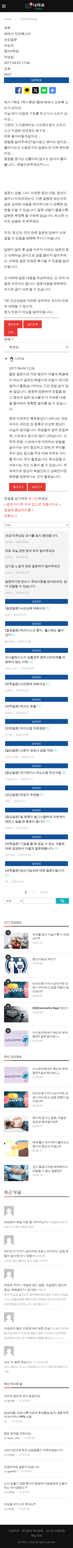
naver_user (13, 1438)
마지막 (44, 892)
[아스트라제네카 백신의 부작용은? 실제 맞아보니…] (16, 1039)
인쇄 (10, 332)
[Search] (69, 6)
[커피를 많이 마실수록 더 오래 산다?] (16, 941)
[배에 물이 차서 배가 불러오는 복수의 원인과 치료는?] (16, 1148)
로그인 (33, 498)
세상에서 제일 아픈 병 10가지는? (25, 1222)
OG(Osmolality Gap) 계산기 (50, 1008)
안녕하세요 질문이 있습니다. (22, 1467)
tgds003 (11, 1471)
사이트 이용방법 (55, 1530)
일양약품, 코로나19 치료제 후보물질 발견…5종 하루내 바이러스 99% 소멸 (36, 1415)
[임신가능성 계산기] (16, 965)
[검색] (62, 901)
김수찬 (11, 1400)
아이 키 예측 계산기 (16, 1362)
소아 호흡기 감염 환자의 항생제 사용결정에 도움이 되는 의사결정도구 (35, 1485)
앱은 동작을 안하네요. (18, 1433)
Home (8, 19)
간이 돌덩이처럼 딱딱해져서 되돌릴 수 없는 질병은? (50, 1169)
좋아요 (13, 324)
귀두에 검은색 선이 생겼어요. (22, 1396)
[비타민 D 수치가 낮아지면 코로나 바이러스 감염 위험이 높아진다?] (16, 990)
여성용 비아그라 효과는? (19, 1504)
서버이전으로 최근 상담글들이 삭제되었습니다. (33, 1450)
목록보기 (10, 516)
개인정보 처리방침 (32, 1530)
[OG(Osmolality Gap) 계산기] (16, 1014)
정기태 (31, 1289)
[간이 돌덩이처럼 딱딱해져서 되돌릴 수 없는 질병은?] (16, 1173)
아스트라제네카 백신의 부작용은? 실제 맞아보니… (50, 1034)
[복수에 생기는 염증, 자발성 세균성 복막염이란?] (16, 1124)
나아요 (11, 1454)
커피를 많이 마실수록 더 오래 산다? (50, 936)
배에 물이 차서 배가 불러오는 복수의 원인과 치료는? (50, 1144)
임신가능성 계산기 (44, 959)
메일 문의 (36, 1535)
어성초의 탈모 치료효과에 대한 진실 (27, 1328)
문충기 (30, 1256)
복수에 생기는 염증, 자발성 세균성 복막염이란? (49, 1120)
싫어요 (32, 324)
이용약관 (13, 1530)
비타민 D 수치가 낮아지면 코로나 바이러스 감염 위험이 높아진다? (50, 987)
